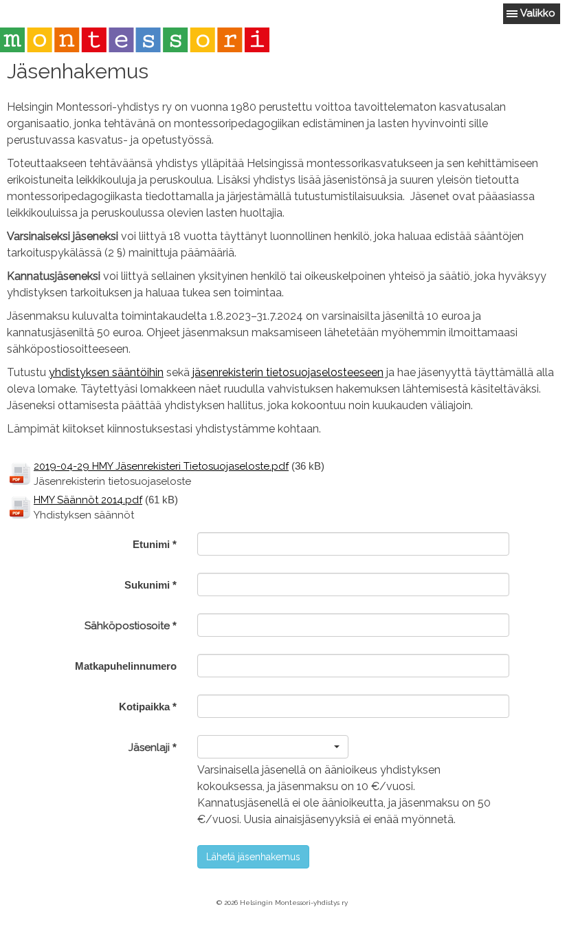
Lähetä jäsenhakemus (253, 856)
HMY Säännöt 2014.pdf (88, 500)
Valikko (537, 13)
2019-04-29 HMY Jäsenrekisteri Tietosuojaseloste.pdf (161, 466)
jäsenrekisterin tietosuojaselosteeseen (287, 372)
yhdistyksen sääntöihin (106, 372)
